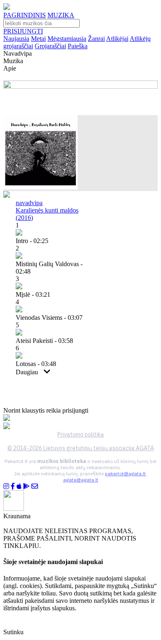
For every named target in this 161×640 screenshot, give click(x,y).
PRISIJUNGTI (23, 31)
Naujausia (16, 38)
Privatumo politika (80, 434)
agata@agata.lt (80, 480)
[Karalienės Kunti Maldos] (40, 187)
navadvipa (29, 202)
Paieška (78, 46)
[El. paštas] (34, 486)
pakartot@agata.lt (125, 473)
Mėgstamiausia (66, 38)
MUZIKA (60, 15)
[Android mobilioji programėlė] (26, 486)
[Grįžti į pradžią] (6, 7)
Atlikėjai (117, 38)
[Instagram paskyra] (6, 486)
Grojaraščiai (50, 46)
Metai (38, 38)
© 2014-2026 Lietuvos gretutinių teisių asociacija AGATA (80, 448)
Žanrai (96, 38)
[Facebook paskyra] (13, 486)
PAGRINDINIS (24, 15)
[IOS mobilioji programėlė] (19, 486)
